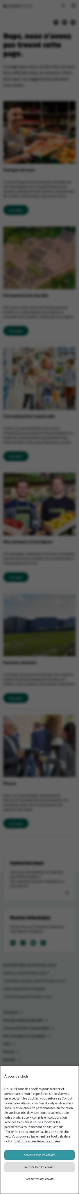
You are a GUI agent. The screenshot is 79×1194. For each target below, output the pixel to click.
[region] (39, 1130)
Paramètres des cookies (40, 1179)
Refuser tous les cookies (39, 1167)
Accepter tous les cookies (40, 1155)
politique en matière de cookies (37, 1141)
